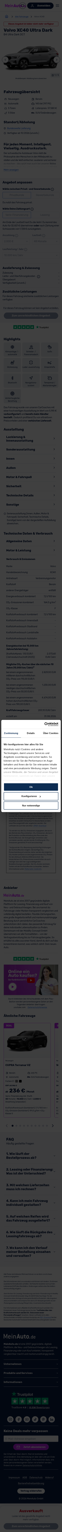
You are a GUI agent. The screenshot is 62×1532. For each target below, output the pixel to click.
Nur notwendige (31, 805)
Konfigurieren (29, 796)
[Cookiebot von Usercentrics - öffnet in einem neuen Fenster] (44, 724)
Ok (31, 786)
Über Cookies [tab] (50, 733)
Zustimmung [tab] (11, 733)
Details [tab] (31, 733)
